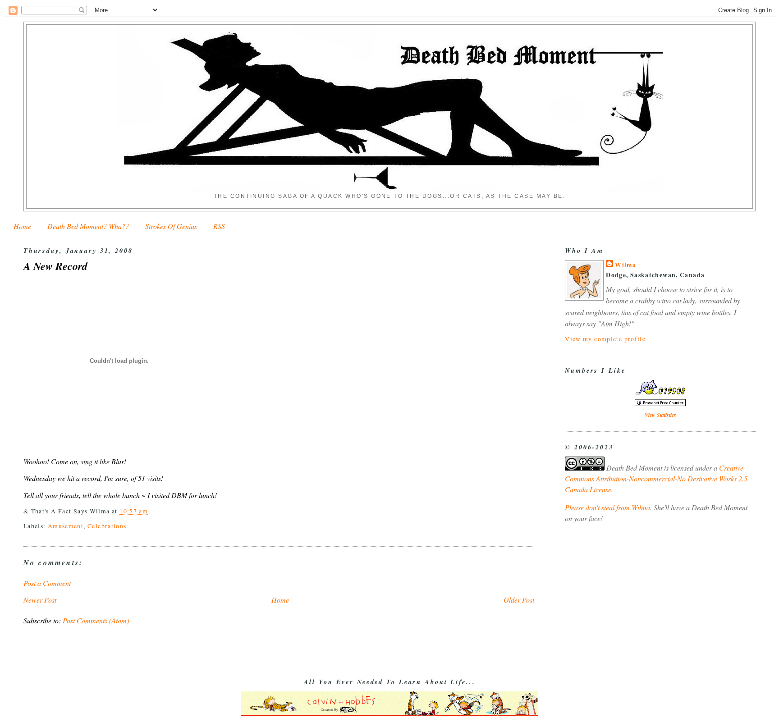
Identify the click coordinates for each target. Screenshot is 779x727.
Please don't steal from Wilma (607, 507)
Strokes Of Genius (171, 226)
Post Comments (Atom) (96, 620)
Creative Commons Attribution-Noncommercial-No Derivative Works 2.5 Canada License (656, 478)
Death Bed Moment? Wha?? (88, 226)
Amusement (65, 525)
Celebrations (107, 525)
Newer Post (39, 599)
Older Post (519, 599)
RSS (219, 226)
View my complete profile (605, 338)
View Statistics (660, 415)
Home (22, 226)
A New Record (55, 266)
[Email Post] (151, 511)
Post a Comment (47, 583)
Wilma (625, 265)
